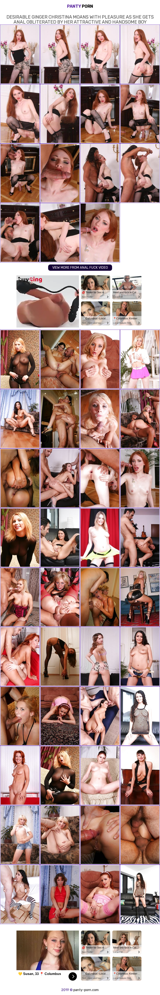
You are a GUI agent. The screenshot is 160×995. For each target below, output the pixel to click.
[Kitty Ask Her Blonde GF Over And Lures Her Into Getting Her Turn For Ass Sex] (100, 597)
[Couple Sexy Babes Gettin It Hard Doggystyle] (20, 478)
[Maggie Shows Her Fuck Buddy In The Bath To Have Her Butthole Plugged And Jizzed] (60, 418)
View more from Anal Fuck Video (80, 268)
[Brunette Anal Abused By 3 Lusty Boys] (140, 835)
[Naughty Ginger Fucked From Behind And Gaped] (60, 716)
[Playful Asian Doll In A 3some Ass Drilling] (20, 359)
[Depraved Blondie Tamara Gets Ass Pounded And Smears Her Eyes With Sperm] (100, 359)
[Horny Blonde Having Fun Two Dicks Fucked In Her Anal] (60, 597)
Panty (80, 6)
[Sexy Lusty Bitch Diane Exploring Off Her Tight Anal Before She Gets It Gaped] (100, 835)
